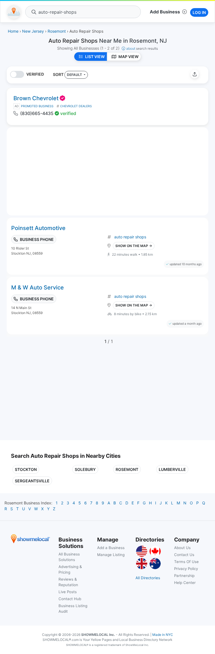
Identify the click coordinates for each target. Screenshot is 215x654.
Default (75, 75)
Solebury (85, 469)
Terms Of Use (186, 561)
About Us (182, 547)
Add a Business (111, 547)
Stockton (26, 469)
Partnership (184, 575)
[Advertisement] (58, 395)
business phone (37, 239)
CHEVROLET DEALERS (76, 106)
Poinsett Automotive (38, 228)
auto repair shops (130, 236)
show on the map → (133, 246)
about (142, 48)
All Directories (147, 578)
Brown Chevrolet (36, 98)
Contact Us (184, 554)
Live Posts (68, 592)
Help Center (185, 582)
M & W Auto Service (37, 287)
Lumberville (172, 469)
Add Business (165, 12)
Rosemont (127, 469)
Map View (128, 56)
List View (95, 56)
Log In (199, 12)
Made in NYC (162, 635)
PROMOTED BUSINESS (37, 106)
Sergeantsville (32, 480)
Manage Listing (111, 554)
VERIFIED (35, 74)
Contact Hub (70, 598)
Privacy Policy (186, 568)
